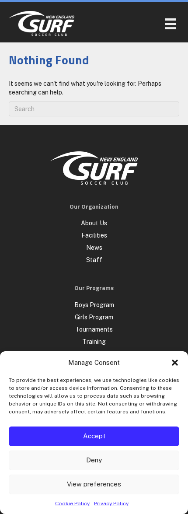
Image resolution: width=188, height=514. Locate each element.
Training (94, 341)
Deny (94, 460)
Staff (94, 259)
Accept (94, 436)
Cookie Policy (72, 503)
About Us (94, 223)
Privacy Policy (111, 503)
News (94, 247)
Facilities (94, 235)
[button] (175, 362)
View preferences (94, 484)
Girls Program (94, 317)
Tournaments (94, 329)
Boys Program (94, 304)
